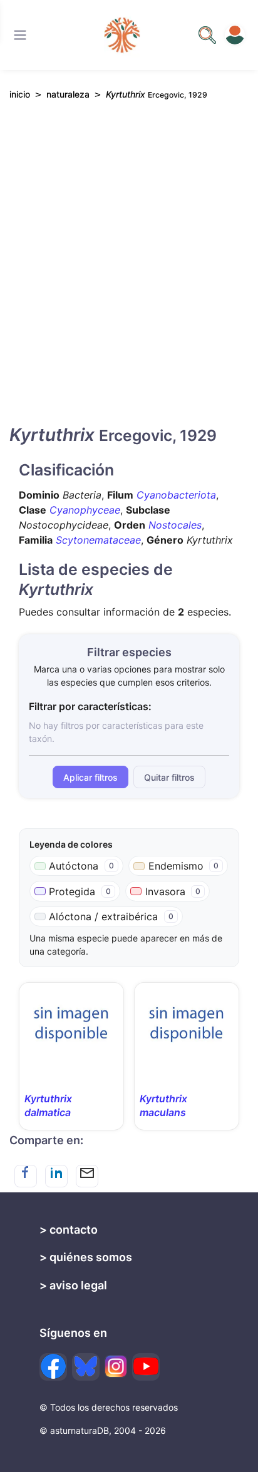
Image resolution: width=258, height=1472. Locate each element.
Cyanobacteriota (176, 495)
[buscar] (207, 35)
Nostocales (175, 525)
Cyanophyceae (84, 510)
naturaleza (68, 94)
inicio (19, 94)
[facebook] (53, 1367)
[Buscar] (20, 35)
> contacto (68, 1229)
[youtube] (146, 1367)
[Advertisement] (129, 273)
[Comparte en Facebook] (25, 1176)
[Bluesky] (86, 1367)
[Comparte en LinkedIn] (56, 1176)
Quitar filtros (169, 777)
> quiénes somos (85, 1257)
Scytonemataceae (98, 540)
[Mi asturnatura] (235, 35)
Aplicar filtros (90, 777)
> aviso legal (73, 1285)
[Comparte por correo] (87, 1176)
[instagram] (116, 1366)
